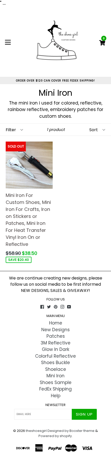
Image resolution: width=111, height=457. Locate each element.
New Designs (55, 330)
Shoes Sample (56, 382)
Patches (55, 336)
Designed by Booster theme (70, 430)
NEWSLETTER (55, 405)
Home (55, 323)
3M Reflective (55, 343)
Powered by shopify (55, 435)
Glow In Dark (55, 349)
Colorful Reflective (55, 356)
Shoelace (55, 369)
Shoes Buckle (55, 362)
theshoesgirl (36, 430)
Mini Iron (55, 376)
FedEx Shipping (55, 389)
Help (55, 396)
